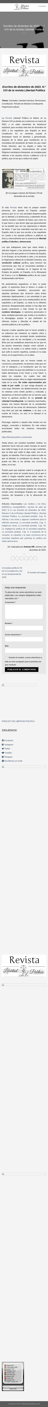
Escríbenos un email (13, 761)
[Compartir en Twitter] (22, 558)
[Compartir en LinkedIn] (35, 558)
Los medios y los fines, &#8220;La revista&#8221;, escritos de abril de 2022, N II (24, 507)
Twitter (7, 749)
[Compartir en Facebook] (17, 558)
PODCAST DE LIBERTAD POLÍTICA (18, 721)
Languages (42, 6)
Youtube (8, 753)
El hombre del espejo (37, 573)
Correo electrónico (13, 635)
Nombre (9, 623)
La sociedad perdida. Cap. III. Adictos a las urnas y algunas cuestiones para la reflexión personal (24, 519)
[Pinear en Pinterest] (31, 558)
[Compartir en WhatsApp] (13, 558)
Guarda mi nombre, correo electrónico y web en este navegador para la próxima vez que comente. (23, 661)
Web (7, 646)
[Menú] (3, 7)
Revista (8, 118)
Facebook (8, 740)
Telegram (8, 757)
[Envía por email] (26, 558)
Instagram (8, 745)
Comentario (10, 602)
